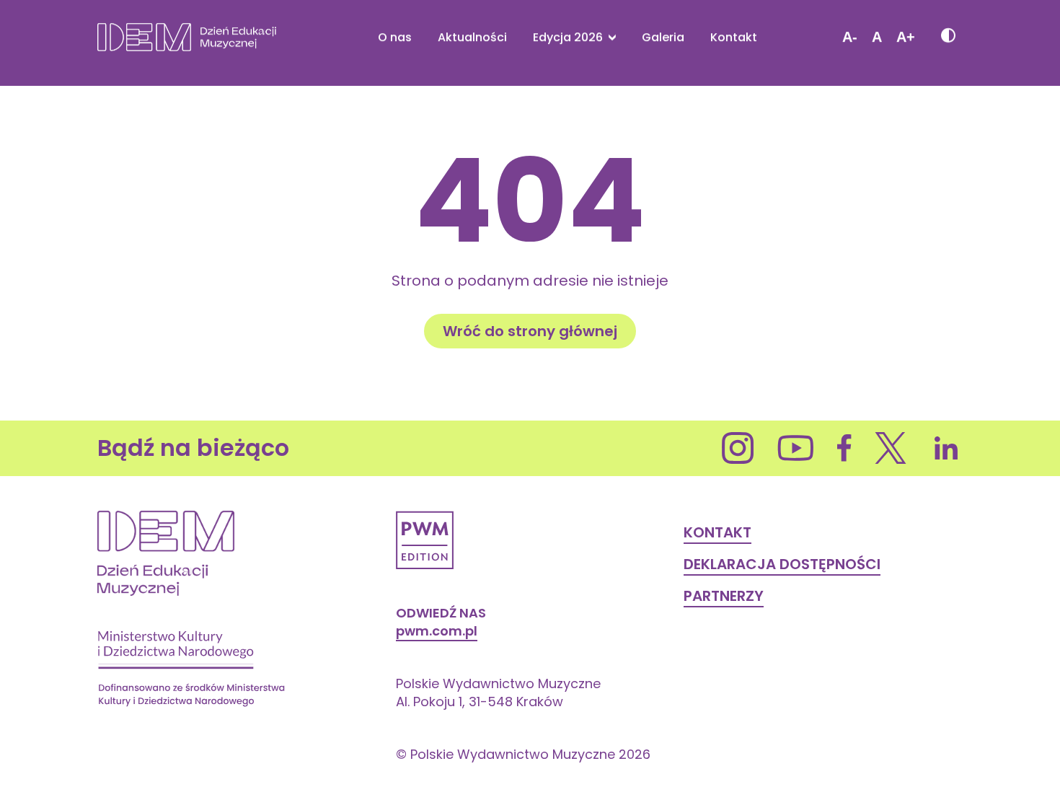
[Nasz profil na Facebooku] (844, 448)
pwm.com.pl (436, 631)
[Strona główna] (186, 37)
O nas (395, 37)
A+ (905, 37)
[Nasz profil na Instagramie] (738, 448)
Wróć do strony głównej (530, 331)
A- (849, 37)
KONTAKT (717, 532)
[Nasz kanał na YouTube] (795, 448)
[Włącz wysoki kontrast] (947, 37)
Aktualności (472, 37)
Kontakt (733, 37)
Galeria (663, 37)
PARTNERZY (724, 596)
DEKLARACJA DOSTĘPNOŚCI (782, 564)
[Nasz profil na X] (891, 448)
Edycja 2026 (568, 37)
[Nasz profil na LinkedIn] (946, 448)
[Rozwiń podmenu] (609, 37)
